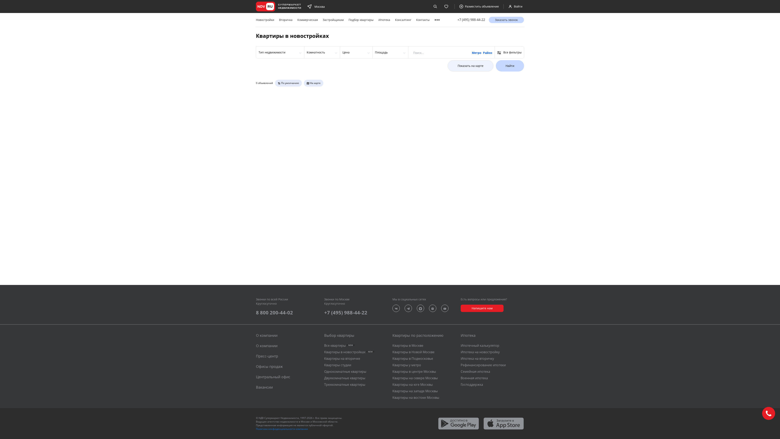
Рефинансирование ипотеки (483, 365)
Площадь (381, 52)
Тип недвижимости (272, 52)
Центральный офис (273, 376)
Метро (476, 53)
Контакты (423, 20)
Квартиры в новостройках (348, 352)
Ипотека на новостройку (480, 352)
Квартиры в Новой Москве (413, 352)
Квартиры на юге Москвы (412, 384)
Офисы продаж (269, 366)
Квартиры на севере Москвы (415, 378)
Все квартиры (338, 345)
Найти (510, 66)
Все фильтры (512, 52)
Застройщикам (333, 20)
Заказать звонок (506, 20)
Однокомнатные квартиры (345, 371)
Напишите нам (482, 308)
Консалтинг (403, 20)
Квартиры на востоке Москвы (415, 397)
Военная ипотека (474, 378)
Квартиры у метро (406, 365)
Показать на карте (470, 66)
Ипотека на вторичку (477, 358)
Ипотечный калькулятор (480, 345)
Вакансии (264, 387)
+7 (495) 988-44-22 (471, 20)
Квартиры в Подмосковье (412, 358)
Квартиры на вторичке (342, 358)
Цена (346, 52)
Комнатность (316, 52)
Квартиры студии (337, 365)
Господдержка (472, 384)
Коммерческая (307, 20)
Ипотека (384, 20)
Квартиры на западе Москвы (415, 391)
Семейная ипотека (475, 371)
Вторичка (285, 20)
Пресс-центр (267, 356)
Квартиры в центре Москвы (414, 371)
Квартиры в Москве (407, 345)
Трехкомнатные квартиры (344, 384)
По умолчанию (290, 83)
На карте (315, 83)
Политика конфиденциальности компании (282, 429)
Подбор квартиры (361, 20)
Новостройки (265, 20)
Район (487, 53)
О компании (266, 345)
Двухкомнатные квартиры (344, 378)
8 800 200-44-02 (274, 312)
